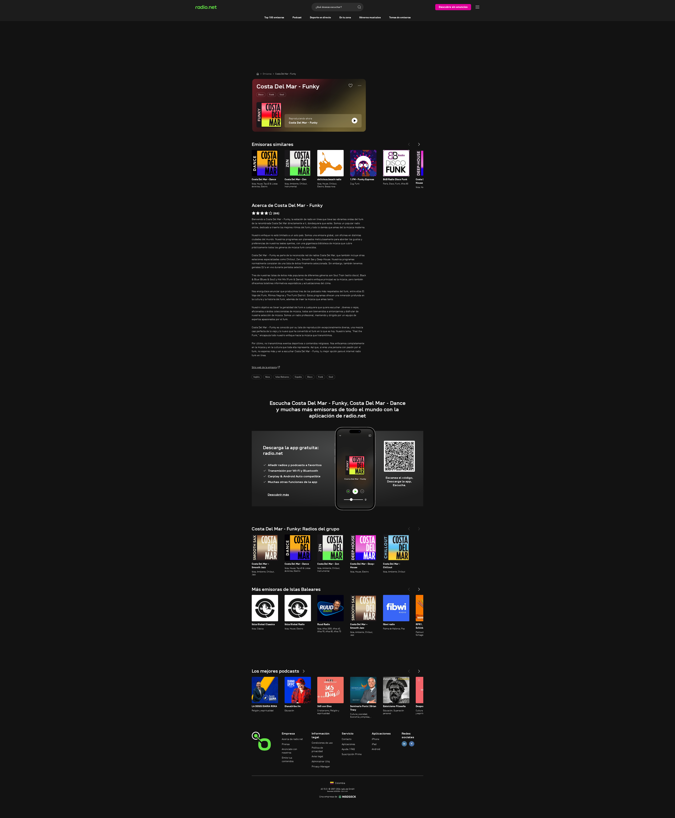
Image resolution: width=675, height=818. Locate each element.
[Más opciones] (360, 86)
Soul (282, 95)
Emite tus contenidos (288, 760)
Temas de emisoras (400, 17)
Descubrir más (278, 494)
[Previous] (409, 143)
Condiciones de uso (322, 743)
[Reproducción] (354, 120)
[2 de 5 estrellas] (258, 213)
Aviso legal (317, 756)
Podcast (296, 17)
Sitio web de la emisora (264, 367)
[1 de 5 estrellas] (254, 213)
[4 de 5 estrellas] (266, 213)
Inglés (256, 377)
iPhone (375, 739)
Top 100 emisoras (274, 17)
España (298, 377)
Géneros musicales (370, 17)
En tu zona (345, 17)
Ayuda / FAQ (348, 749)
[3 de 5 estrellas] (262, 213)
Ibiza (267, 377)
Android (376, 749)
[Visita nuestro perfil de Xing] (411, 744)
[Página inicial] (257, 73)
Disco (260, 95)
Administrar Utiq (321, 761)
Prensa (286, 744)
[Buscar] (359, 7)
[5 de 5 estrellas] (270, 213)
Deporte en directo (320, 17)
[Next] (419, 143)
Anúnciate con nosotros (289, 751)
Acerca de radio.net (292, 739)
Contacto (346, 739)
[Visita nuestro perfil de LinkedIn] (404, 744)
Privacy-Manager (321, 766)
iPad (374, 744)
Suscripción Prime (352, 754)
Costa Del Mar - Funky (303, 122)
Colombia (339, 783)
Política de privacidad (317, 750)
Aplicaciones (348, 744)
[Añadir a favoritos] (350, 85)
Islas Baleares (282, 377)
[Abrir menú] (477, 7)
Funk (271, 95)
